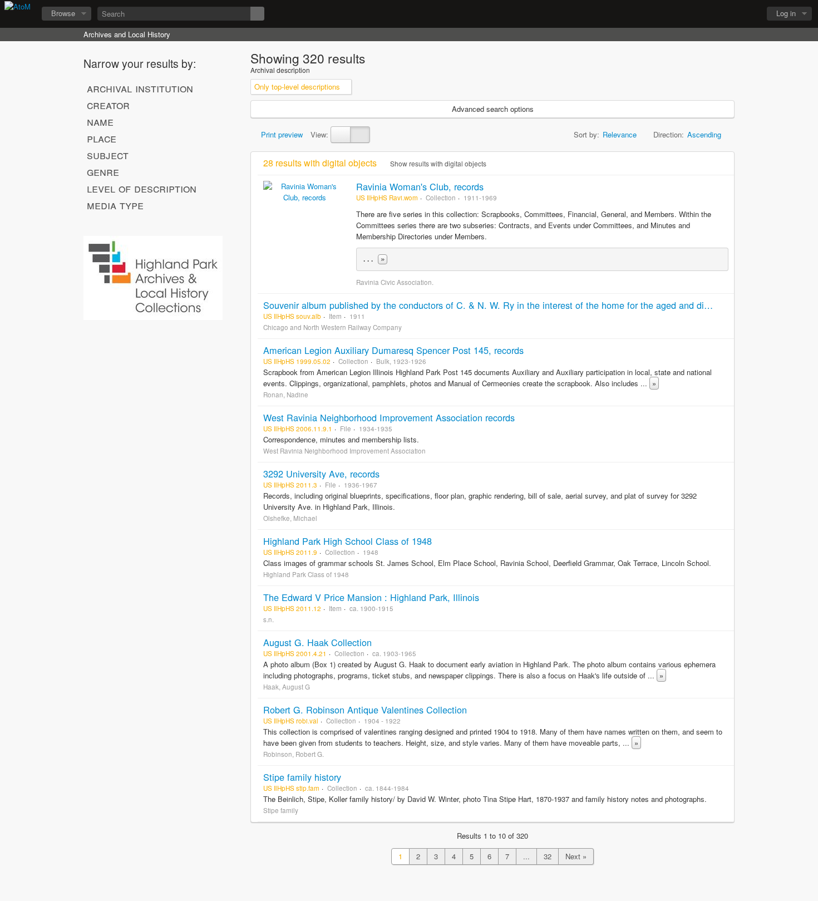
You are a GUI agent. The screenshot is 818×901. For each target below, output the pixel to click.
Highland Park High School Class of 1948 (347, 541)
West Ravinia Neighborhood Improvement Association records (389, 417)
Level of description (141, 188)
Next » (576, 856)
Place (101, 138)
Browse (63, 13)
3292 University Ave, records (321, 473)
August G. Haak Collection (317, 642)
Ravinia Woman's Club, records (420, 186)
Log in (786, 13)
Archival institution (140, 88)
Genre (103, 171)
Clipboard (690, 14)
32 (547, 856)
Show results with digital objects (437, 163)
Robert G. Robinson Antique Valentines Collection (365, 709)
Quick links (746, 14)
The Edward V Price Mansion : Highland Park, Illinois (371, 597)
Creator (108, 104)
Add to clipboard (722, 186)
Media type (115, 205)
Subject (108, 155)
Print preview (281, 134)
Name (100, 121)
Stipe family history (302, 777)
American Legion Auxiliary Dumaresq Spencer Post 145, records (393, 350)
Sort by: (586, 134)
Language (718, 14)
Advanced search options (493, 109)
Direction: (668, 134)
